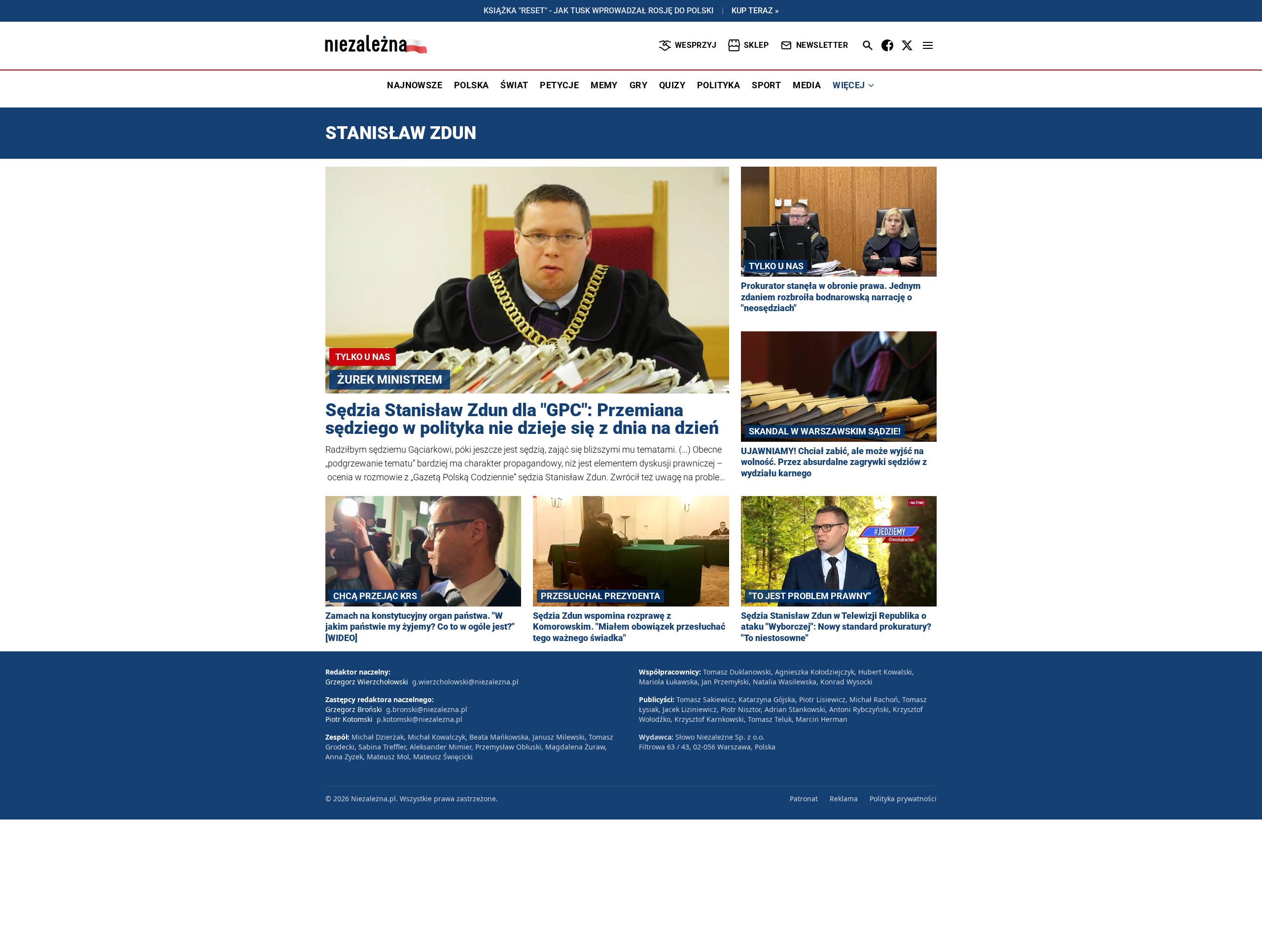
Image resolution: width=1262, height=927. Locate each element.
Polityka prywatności (903, 798)
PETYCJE (559, 85)
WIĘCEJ (849, 85)
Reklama (844, 798)
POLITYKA (718, 85)
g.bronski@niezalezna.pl (426, 709)
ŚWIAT (514, 85)
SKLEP (756, 45)
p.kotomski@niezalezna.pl (419, 719)
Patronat (804, 798)
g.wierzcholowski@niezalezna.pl (465, 681)
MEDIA (807, 85)
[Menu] (928, 45)
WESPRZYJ (695, 45)
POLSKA (471, 85)
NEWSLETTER (822, 45)
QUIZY (672, 85)
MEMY (604, 85)
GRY (638, 85)
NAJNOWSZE (414, 85)
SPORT (766, 85)
